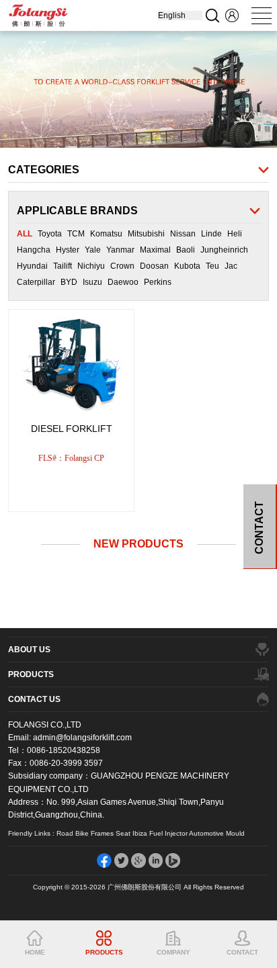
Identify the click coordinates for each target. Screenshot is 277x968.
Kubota (187, 266)
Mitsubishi (146, 233)
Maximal (155, 250)
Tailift (62, 266)
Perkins (157, 282)
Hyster (67, 250)
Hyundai (32, 266)
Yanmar (120, 250)
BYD (69, 282)
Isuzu (92, 282)
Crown (122, 266)
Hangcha (33, 250)
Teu (212, 266)
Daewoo (123, 282)
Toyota (50, 233)
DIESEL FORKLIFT (71, 428)
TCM (76, 233)
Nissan (183, 233)
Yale (93, 250)
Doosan (154, 266)
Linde (211, 233)
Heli (234, 233)
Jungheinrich (224, 250)
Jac (231, 266)
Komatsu (106, 233)
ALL (24, 233)
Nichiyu (91, 266)
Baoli (185, 250)
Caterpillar (36, 282)
